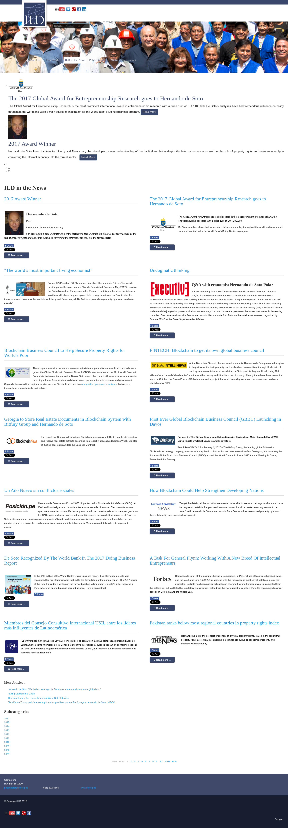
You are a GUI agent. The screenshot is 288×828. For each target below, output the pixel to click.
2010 (7, 742)
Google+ (279, 819)
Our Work (52, 60)
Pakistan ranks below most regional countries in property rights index (214, 622)
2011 (6, 738)
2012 (7, 734)
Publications (96, 60)
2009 (7, 746)
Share (9, 245)
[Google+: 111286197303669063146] (74, 9)
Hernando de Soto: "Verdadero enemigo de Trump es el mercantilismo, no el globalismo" (54, 689)
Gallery (115, 60)
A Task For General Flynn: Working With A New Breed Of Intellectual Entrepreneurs (215, 560)
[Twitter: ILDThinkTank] (68, 9)
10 (161, 761)
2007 (7, 754)
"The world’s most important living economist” (48, 270)
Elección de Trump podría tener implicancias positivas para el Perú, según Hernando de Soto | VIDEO (61, 702)
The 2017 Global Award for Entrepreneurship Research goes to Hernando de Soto (105, 98)
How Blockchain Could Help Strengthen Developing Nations (207, 490)
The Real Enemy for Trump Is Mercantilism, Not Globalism (38, 698)
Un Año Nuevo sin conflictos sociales (39, 490)
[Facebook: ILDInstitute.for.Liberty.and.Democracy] (79, 9)
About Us (34, 60)
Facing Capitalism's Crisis (21, 693)
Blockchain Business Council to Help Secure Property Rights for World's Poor (64, 353)
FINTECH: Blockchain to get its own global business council (207, 350)
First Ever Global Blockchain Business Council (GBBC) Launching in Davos (215, 422)
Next (167, 761)
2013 (7, 730)
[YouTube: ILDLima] (60, 9)
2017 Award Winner (32, 144)
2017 (7, 718)
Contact (131, 60)
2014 (7, 726)
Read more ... (17, 255)
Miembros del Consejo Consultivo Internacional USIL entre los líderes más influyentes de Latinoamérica (70, 625)
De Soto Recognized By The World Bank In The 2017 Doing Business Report (69, 560)
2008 (7, 750)
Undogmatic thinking (170, 270)
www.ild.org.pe (88, 787)
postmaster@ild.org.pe (16, 787)
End (174, 761)
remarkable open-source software (99, 384)
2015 (7, 722)
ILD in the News (75, 60)
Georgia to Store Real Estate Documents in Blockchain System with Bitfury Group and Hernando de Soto (67, 422)
